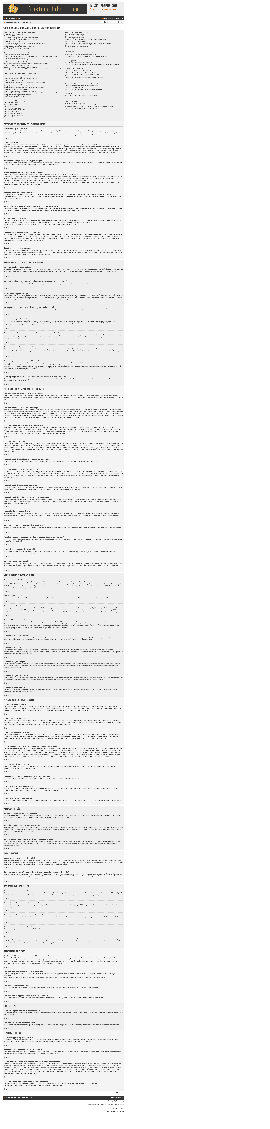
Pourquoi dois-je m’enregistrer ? (14, 34)
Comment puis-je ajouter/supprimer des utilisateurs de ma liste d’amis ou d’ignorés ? (93, 64)
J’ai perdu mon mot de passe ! (14, 45)
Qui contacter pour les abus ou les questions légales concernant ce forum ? (90, 107)
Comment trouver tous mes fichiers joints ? (79, 97)
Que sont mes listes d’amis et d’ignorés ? (78, 62)
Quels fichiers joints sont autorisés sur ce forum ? (81, 95)
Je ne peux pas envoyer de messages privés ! (80, 53)
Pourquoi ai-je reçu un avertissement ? (16, 89)
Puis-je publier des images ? (13, 108)
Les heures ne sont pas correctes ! (15, 58)
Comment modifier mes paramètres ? (16, 55)
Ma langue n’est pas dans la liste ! (15, 62)
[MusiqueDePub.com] (46, 9)
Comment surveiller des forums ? (75, 87)
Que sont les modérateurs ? (74, 36)
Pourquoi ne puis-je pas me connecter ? (17, 41)
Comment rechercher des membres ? (77, 76)
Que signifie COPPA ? (10, 36)
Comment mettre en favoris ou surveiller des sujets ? (82, 85)
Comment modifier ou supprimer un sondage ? (19, 84)
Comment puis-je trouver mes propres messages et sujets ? (84, 78)
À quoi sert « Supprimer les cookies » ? (16, 48)
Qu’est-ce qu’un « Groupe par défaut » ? (78, 45)
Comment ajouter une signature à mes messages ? (21, 79)
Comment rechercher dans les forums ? (78, 70)
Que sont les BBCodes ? (12, 103)
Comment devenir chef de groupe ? (76, 41)
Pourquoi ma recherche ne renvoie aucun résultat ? (81, 72)
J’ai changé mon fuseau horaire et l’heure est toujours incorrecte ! (25, 60)
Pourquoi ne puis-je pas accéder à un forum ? (19, 86)
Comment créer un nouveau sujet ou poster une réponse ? (23, 75)
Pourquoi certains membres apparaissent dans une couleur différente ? (88, 43)
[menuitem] (18, 18)
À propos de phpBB (74, 1042)
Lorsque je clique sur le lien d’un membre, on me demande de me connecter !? (32, 69)
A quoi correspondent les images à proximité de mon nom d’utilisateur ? (28, 64)
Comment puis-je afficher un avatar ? (16, 65)
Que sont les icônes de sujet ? (13, 117)
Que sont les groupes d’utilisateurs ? (76, 38)
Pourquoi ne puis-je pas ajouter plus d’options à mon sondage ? (25, 82)
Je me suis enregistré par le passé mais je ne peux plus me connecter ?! (27, 43)
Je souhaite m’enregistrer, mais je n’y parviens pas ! (21, 38)
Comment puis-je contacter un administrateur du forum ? (84, 108)
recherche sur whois (19, 1066)
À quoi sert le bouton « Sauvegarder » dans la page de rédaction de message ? (30, 93)
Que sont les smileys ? (11, 106)
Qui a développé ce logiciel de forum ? (77, 103)
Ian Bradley (120, 1101)
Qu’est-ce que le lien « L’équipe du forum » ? (79, 47)
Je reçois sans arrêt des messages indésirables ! (81, 55)
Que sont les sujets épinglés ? (13, 113)
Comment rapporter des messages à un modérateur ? (22, 91)
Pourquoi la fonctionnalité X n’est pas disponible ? (81, 105)
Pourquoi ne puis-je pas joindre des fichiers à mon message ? (24, 87)
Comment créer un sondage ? (14, 80)
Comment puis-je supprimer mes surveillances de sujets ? (84, 89)
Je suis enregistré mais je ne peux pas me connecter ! (21, 39)
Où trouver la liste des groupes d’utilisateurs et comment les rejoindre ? (88, 39)
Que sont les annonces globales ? (15, 110)
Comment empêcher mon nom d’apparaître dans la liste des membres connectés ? (31, 56)
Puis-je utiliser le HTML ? (11, 104)
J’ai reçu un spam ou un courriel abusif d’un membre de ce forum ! (87, 56)
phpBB (31, 325)
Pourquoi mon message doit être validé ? (17, 95)
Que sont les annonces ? (12, 111)
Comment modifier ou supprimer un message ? (19, 77)
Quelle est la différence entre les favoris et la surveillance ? (84, 84)
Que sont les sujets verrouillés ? (14, 115)
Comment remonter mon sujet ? (14, 96)
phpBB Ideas (109, 1052)
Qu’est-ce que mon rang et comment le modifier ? (20, 67)
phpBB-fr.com (119, 1108)
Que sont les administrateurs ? (75, 34)
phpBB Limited (61, 1040)
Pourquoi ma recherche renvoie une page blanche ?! (82, 74)
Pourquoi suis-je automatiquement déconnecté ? (20, 47)
